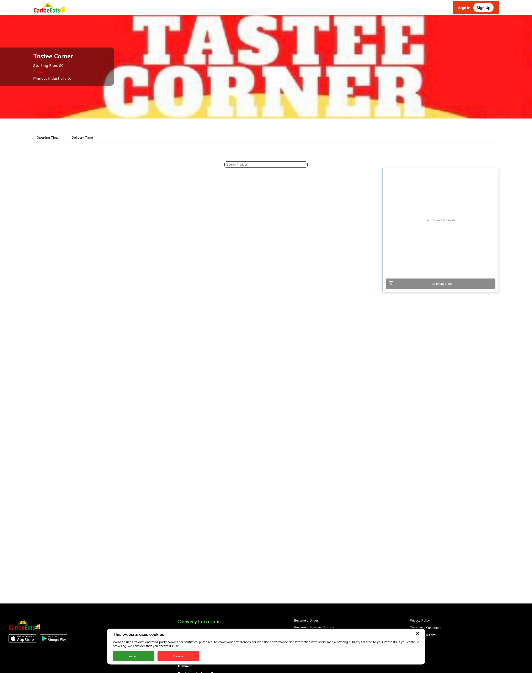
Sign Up (483, 7)
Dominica (185, 666)
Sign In (464, 7)
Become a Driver (306, 620)
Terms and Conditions (425, 628)
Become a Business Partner (314, 628)
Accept (133, 656)
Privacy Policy (420, 620)
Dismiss (178, 656)
